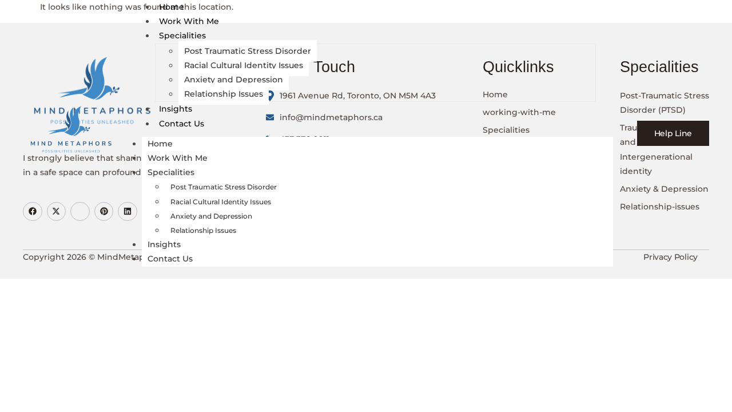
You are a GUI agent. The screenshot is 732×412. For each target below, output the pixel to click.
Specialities (182, 35)
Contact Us (181, 123)
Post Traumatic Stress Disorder (247, 51)
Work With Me (189, 21)
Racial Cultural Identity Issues (243, 65)
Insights (175, 109)
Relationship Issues (223, 94)
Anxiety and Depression (233, 79)
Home (171, 7)
